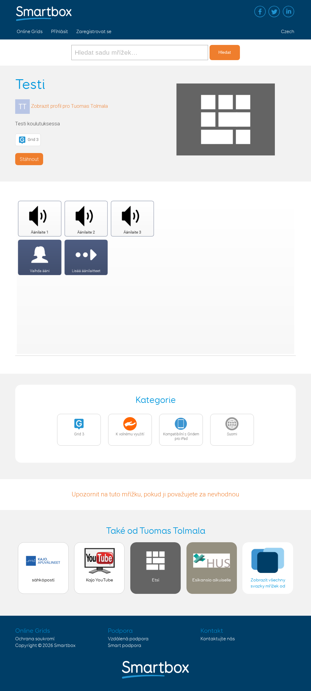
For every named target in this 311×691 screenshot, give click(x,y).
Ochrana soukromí (34, 639)
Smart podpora (124, 645)
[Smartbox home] (44, 10)
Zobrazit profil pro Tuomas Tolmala (69, 106)
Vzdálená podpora (128, 639)
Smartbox (65, 645)
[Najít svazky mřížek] (140, 52)
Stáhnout (29, 159)
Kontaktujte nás (217, 639)
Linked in (288, 11)
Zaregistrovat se (93, 31)
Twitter (274, 11)
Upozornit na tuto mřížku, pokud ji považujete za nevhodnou (155, 494)
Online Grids (30, 31)
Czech (287, 31)
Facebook (260, 11)
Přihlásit (59, 31)
